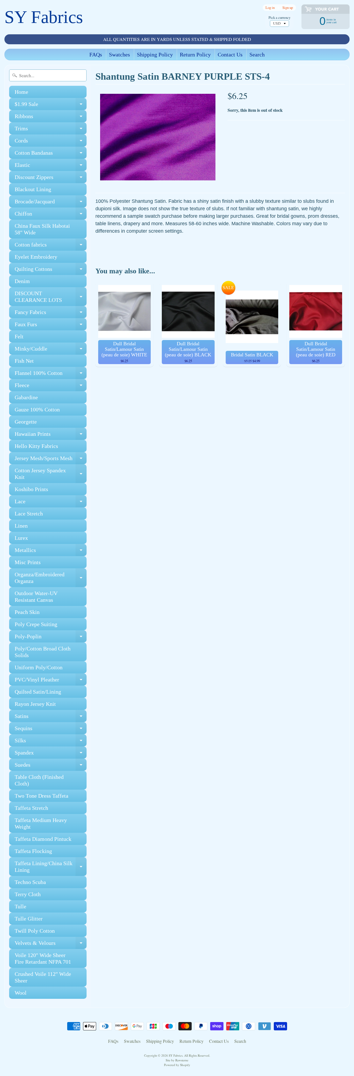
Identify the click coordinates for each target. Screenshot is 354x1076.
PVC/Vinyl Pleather (51, 681)
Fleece (51, 386)
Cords (51, 142)
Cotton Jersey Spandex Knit (51, 474)
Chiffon (51, 215)
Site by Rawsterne (177, 1060)
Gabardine (26, 397)
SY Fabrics (43, 17)
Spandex (51, 754)
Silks (51, 741)
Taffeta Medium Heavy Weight (41, 823)
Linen (21, 526)
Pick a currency (279, 17)
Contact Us (230, 54)
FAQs (95, 54)
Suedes (51, 766)
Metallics (51, 551)
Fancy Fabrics (51, 313)
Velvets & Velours (51, 944)
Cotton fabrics (51, 246)
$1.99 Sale (51, 105)
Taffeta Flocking (33, 851)
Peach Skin (27, 612)
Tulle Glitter (29, 919)
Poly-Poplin (51, 637)
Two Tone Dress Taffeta (41, 796)
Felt (19, 336)
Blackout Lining (33, 189)
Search (257, 54)
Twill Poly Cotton (35, 931)
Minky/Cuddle (51, 350)
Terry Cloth (28, 894)
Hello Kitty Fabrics (36, 446)
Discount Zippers (51, 178)
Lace (51, 502)
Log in (270, 7)
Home (21, 92)
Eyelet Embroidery (36, 257)
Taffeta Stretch (31, 808)
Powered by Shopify (177, 1065)
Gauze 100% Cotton (37, 409)
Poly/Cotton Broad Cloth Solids (43, 651)
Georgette (26, 422)
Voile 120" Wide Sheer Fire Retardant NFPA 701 (43, 958)
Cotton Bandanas (51, 154)
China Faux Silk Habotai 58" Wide (42, 229)
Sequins (51, 729)
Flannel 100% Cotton (51, 374)
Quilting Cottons (51, 270)
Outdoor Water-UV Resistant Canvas (36, 596)
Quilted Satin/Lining (38, 692)
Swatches (119, 54)
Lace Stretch (29, 513)
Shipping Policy (155, 54)
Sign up (287, 7)
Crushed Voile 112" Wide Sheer (43, 977)
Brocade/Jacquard (51, 203)
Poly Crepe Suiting (36, 624)
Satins (51, 717)
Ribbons (51, 117)
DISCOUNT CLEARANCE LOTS (51, 297)
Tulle (20, 906)
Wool (21, 993)
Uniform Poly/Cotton (39, 667)
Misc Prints (28, 562)
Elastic (51, 166)
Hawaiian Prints (51, 435)
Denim (22, 281)
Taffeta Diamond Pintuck (43, 839)
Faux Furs (51, 325)
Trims (51, 129)
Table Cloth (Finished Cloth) (39, 780)
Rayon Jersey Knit (35, 704)
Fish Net (24, 361)
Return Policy (195, 54)
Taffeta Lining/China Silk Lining (51, 866)
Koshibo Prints (31, 489)
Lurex (21, 538)
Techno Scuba (30, 882)
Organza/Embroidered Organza (51, 578)
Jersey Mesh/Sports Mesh (51, 459)
